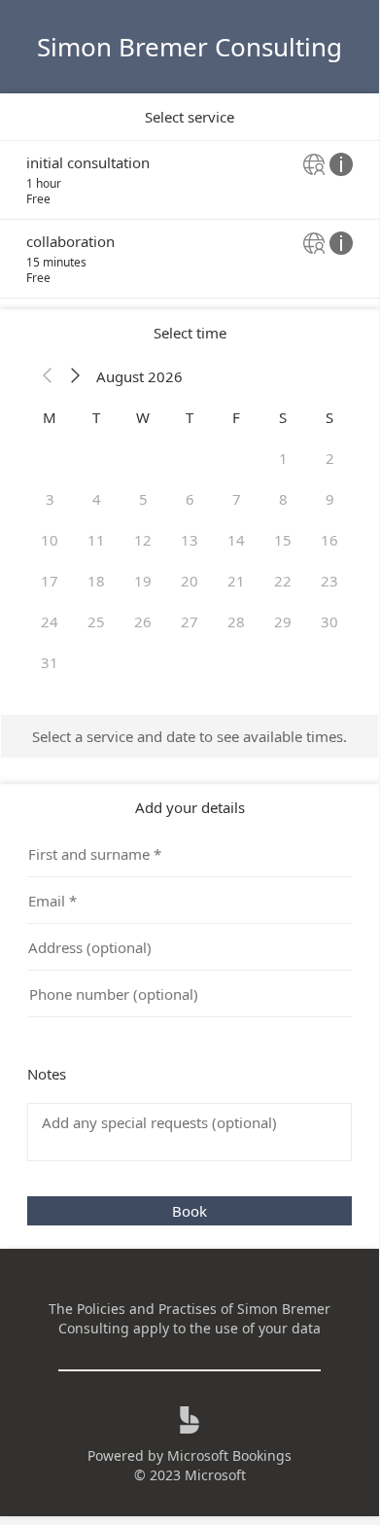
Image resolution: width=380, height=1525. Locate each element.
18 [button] (96, 580)
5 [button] (143, 499)
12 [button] (143, 540)
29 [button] (283, 621)
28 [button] (236, 621)
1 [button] (283, 458)
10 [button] (49, 540)
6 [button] (190, 499)
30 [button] (329, 621)
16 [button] (329, 540)
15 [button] (283, 540)
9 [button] (330, 499)
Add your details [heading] (190, 807)
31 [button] (49, 662)
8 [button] (283, 499)
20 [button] (189, 580)
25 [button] (96, 621)
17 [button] (49, 580)
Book (189, 1211)
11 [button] (96, 540)
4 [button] (96, 499)
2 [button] (330, 458)
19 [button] (143, 580)
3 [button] (50, 499)
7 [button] (236, 499)
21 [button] (236, 580)
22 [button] (283, 580)
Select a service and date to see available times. (189, 736)
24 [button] (49, 621)
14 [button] (236, 540)
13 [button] (189, 540)
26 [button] (143, 621)
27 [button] (189, 621)
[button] (47, 376)
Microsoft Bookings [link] (229, 1455)
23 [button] (329, 580)
